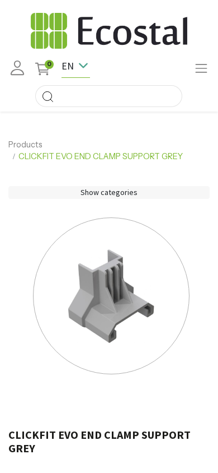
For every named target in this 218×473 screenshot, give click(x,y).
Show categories (109, 192)
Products (25, 145)
